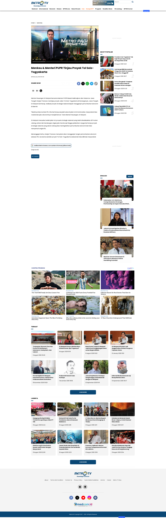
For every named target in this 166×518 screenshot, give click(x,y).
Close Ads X (146, 11)
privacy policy (78, 480)
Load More (83, 392)
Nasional (35, 9)
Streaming (118, 9)
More (130, 176)
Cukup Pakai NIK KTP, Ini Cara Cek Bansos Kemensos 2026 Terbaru (123, 108)
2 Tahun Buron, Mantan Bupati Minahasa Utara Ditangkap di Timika (96, 420)
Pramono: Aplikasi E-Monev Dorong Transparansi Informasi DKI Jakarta (96, 447)
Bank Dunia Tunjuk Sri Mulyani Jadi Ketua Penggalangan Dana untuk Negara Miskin (96, 348)
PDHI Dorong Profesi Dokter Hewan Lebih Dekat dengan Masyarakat (42, 447)
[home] (83, 474)
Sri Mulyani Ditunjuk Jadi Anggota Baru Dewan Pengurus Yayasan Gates (122, 348)
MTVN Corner (128, 9)
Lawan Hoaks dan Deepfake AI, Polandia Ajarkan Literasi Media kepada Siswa (69, 447)
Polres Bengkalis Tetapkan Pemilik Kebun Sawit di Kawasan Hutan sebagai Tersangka (123, 84)
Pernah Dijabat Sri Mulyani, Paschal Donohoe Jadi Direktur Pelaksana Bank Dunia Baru (43, 377)
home (33, 23)
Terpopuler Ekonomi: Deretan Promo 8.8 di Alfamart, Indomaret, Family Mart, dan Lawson (43, 349)
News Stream (76, 9)
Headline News (107, 9)
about (46, 480)
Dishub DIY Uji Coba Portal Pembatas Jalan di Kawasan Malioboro (68, 420)
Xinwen (59, 9)
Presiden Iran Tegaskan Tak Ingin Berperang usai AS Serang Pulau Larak (123, 58)
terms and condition (56, 480)
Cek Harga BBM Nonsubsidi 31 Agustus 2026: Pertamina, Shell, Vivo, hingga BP (123, 71)
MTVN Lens (66, 9)
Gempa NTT (90, 9)
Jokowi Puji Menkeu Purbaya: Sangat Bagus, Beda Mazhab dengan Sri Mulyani (95, 377)
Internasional (43, 9)
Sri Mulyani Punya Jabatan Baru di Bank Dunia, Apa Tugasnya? (69, 347)
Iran (83, 9)
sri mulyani (35, 156)
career (109, 480)
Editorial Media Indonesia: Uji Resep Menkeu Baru (121, 376)
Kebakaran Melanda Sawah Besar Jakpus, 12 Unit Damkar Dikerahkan (121, 420)
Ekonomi (52, 9)
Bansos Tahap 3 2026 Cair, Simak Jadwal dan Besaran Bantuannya (123, 95)
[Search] (132, 2)
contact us (68, 480)
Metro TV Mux (117, 480)
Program (98, 9)
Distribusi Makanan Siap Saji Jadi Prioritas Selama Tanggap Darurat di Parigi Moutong (122, 447)
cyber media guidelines (91, 480)
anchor (103, 480)
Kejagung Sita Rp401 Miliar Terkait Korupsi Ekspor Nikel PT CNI (43, 420)
